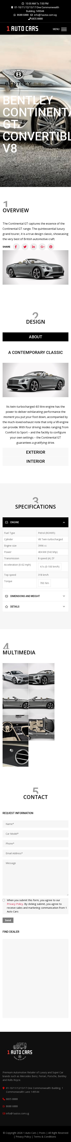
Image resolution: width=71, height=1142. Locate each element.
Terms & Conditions (45, 1136)
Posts (42, 1132)
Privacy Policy (15, 904)
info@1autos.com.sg (45, 15)
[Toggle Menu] (64, 29)
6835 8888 (37, 18)
